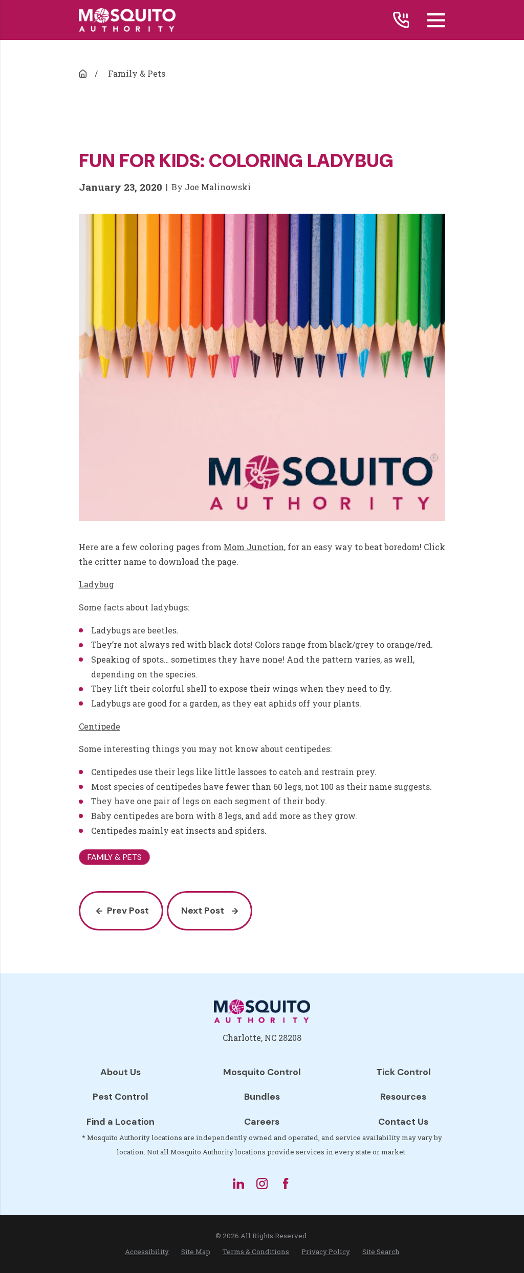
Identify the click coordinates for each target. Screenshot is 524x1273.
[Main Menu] (436, 20)
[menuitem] (147, 1252)
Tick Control (403, 1072)
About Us (120, 1072)
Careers (261, 1122)
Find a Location (120, 1122)
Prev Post (128, 910)
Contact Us (403, 1122)
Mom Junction (254, 546)
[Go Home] (83, 74)
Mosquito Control (262, 1072)
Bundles (262, 1096)
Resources (403, 1096)
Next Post (202, 910)
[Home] (127, 20)
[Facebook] (285, 1183)
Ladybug (96, 584)
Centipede (99, 726)
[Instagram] (262, 1183)
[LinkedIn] (238, 1183)
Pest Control (120, 1096)
